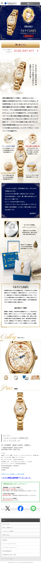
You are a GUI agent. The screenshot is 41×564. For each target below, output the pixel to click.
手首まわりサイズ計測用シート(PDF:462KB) (12, 474)
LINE (33, 507)
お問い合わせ (5, 535)
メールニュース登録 (7, 531)
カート (30, 3)
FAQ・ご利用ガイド (7, 527)
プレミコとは (5, 524)
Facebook (20, 507)
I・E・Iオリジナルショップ (9, 547)
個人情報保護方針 (7, 551)
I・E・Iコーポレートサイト (9, 543)
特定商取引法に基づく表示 (9, 554)
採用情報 (4, 540)
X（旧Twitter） (7, 507)
